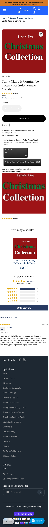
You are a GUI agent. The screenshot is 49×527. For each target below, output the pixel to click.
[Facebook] (9, 125)
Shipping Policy (9, 456)
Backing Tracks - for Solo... (21, 18)
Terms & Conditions (11, 402)
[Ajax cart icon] (39, 8)
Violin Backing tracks (12, 422)
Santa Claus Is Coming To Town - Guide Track (24, 261)
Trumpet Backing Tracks (13, 412)
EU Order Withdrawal (12, 451)
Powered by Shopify (35, 507)
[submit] (39, 492)
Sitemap (6, 446)
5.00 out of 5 (30, 281)
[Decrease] (5, 108)
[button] (7, 93)
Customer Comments (12, 388)
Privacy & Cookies (10, 398)
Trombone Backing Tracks (14, 417)
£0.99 (24, 268)
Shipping (4, 98)
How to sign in (9, 378)
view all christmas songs (11, 172)
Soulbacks (7, 427)
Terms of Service (10, 436)
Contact (6, 441)
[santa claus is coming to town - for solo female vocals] (41, 34)
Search (6, 373)
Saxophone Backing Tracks (14, 407)
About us (7, 383)
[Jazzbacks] (23, 10)
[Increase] (18, 108)
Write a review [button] (24, 308)
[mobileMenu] (5, 10)
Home (4, 18)
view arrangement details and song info (16, 169)
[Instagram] (24, 359)
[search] (34, 8)
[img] (5, 324)
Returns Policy (9, 432)
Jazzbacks (23, 507)
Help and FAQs (9, 393)
